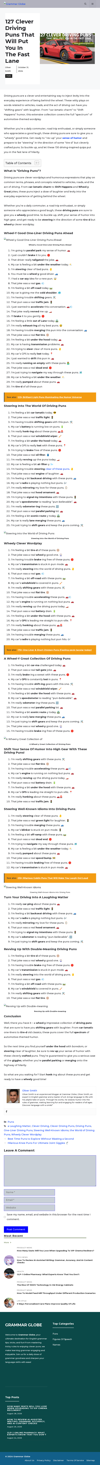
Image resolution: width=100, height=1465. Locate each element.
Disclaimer (58, 1460)
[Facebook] (6, 1111)
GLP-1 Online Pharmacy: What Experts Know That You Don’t (48, 1274)
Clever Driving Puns (62, 1126)
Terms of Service (75, 1460)
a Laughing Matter (19, 1126)
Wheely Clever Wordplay (26, 1134)
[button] (85, 4)
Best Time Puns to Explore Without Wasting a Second (41, 1138)
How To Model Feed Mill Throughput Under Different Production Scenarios (56, 1293)
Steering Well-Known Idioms (51, 1130)
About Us (29, 1460)
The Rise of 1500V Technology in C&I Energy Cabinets (45, 1285)
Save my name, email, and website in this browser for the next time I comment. (48, 1217)
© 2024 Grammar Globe (17, 1456)
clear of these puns (57, 469)
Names (56, 1345)
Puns (9, 76)
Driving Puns (83, 1126)
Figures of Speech (62, 1339)
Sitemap (90, 1460)
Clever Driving (40, 1126)
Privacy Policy (44, 1460)
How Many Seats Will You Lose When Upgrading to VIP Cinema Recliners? (55, 1250)
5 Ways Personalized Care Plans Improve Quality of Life (46, 1304)
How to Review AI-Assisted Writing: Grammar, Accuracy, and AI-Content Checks (55, 1261)
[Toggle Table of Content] (35, 163)
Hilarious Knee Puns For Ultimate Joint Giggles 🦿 (38, 1143)
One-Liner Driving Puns (18, 1130)
